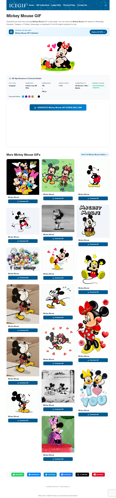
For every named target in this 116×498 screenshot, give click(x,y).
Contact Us (82, 5)
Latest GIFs (56, 5)
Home (31, 5)
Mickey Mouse (13, 197)
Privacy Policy (69, 5)
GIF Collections (42, 5)
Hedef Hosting (51, 495)
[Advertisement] (58, 128)
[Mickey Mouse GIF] (23, 177)
